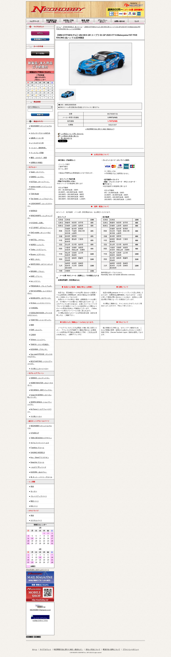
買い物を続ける (66, 138)
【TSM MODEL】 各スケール (72, 27)
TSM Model (35, 194)
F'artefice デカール (37, 448)
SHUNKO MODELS (38, 452)
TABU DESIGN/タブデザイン (41, 438)
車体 (32, 486)
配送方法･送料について (111, 649)
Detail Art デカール (37, 462)
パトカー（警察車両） (39, 148)
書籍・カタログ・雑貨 (39, 158)
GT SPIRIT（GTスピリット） (41, 228)
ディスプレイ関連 (37, 153)
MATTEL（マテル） (38, 240)
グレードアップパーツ (39, 496)
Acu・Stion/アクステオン (39, 457)
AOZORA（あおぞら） (38, 472)
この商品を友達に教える (70, 136)
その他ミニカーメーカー (39, 368)
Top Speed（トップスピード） (42, 199)
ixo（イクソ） (36, 281)
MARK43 (34, 211)
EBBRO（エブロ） (37, 177)
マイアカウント (45, 649)
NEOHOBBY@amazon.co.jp (40, 610)
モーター (34, 491)
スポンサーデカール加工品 (40, 133)
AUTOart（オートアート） (40, 182)
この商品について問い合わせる (72, 134)
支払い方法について (93, 649)
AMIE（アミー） (36, 276)
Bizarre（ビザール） (38, 254)
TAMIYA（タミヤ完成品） (40, 344)
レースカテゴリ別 (37, 143)
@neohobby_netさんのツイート (37, 570)
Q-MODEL (34, 308)
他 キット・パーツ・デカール (41, 477)
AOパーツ (34, 506)
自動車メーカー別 (37, 138)
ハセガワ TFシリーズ (38, 467)
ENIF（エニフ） (36, 330)
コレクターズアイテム (40, 618)
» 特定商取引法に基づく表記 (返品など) (99, 129)
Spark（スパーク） (38, 172)
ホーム (58, 27)
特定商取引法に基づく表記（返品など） (68, 649)
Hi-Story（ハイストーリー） (41, 303)
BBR (32, 325)
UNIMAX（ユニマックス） (40, 378)
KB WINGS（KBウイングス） (41, 390)
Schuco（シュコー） (38, 339)
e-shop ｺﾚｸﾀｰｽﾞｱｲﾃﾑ (40, 620)
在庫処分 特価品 (36, 162)
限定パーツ (35, 501)
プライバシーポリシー (131, 649)
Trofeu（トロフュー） (39, 249)
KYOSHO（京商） (37, 223)
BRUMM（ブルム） (38, 271)
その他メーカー (36, 416)
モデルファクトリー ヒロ (40, 443)
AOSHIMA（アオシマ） (39, 349)
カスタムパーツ (36, 520)
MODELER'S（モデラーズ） (41, 298)
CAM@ (33, 335)
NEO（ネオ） (36, 259)
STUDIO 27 (35, 433)
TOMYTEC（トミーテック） (41, 320)
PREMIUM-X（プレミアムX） (41, 286)
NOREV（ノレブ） (37, 245)
